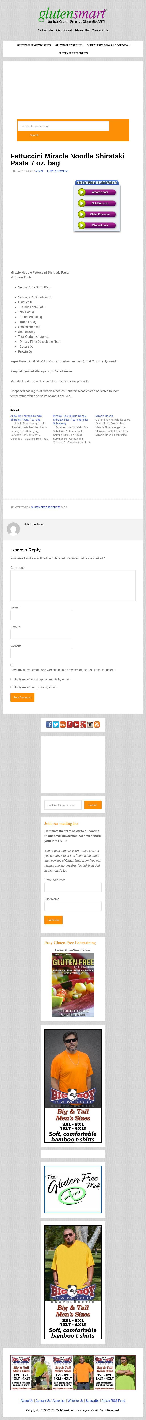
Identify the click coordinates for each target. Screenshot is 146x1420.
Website (15, 646)
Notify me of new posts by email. (35, 687)
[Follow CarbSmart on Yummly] (63, 725)
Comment (17, 567)
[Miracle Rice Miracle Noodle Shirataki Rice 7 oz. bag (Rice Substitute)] (74, 429)
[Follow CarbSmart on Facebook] (49, 725)
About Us (27, 1400)
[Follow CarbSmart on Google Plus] (83, 725)
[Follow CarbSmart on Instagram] (90, 725)
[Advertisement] (73, 87)
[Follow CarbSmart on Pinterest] (70, 725)
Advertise (59, 1400)
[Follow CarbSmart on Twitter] (56, 725)
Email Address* (54, 880)
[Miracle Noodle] (116, 425)
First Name (51, 899)
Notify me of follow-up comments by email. (42, 679)
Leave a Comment (57, 171)
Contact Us (43, 1400)
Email (15, 627)
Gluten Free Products (45, 507)
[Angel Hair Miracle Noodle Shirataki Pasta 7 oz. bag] (31, 427)
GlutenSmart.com (73, 15)
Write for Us (75, 1400)
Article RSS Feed (113, 1400)
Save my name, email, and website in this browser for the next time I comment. (62, 670)
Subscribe (92, 1400)
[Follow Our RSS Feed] (97, 725)
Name (15, 608)
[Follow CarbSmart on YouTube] (76, 725)
